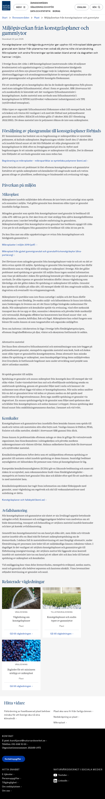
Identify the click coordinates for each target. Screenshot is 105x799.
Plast (36, 18)
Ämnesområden (39, 3)
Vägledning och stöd (42, 7)
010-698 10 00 (18, 744)
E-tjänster (7, 774)
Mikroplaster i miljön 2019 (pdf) (19, 245)
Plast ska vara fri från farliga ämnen (73, 711)
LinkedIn (62, 781)
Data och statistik (40, 11)
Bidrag (56, 11)
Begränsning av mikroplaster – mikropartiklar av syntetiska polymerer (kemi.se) (44, 161)
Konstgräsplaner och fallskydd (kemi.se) (23, 500)
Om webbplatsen (11, 787)
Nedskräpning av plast (65, 717)
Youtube (62, 775)
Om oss (6, 791)
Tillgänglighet (9, 782)
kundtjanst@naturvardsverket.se (27, 741)
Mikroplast (59, 723)
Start (4, 18)
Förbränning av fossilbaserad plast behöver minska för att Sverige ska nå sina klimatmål (27, 715)
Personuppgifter (10, 778)
